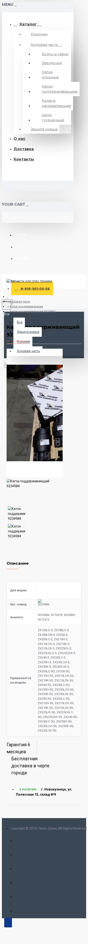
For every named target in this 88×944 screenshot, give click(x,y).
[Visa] (18, 839)
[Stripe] (18, 909)
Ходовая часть (20, 301)
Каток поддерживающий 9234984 (32, 311)
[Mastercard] (18, 853)
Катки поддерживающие (26, 306)
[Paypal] (18, 895)
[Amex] (18, 867)
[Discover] (18, 881)
